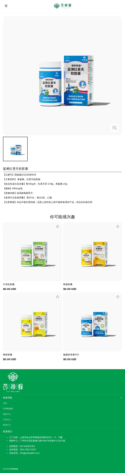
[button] (6, 6)
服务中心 (7, 414)
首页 (5, 403)
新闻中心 (7, 425)
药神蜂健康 (8, 408)
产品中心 (7, 419)
